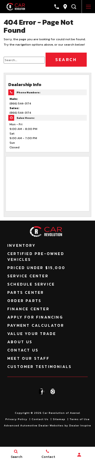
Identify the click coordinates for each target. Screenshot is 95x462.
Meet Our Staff (28, 358)
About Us (20, 342)
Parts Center (25, 292)
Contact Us (22, 350)
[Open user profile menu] (79, 454)
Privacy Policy (16, 419)
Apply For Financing (35, 317)
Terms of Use (80, 419)
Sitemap (59, 419)
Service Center (27, 276)
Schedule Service (31, 284)
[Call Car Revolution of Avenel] (57, 7)
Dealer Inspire (80, 425)
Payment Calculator (35, 325)
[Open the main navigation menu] (88, 6)
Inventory (21, 245)
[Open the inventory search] (73, 6)
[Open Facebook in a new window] (42, 391)
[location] (65, 7)
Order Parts (24, 300)
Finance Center (28, 309)
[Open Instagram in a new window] (53, 391)
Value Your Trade (31, 333)
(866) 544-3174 (20, 103)
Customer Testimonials (39, 366)
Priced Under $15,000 (36, 268)
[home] (16, 6)
